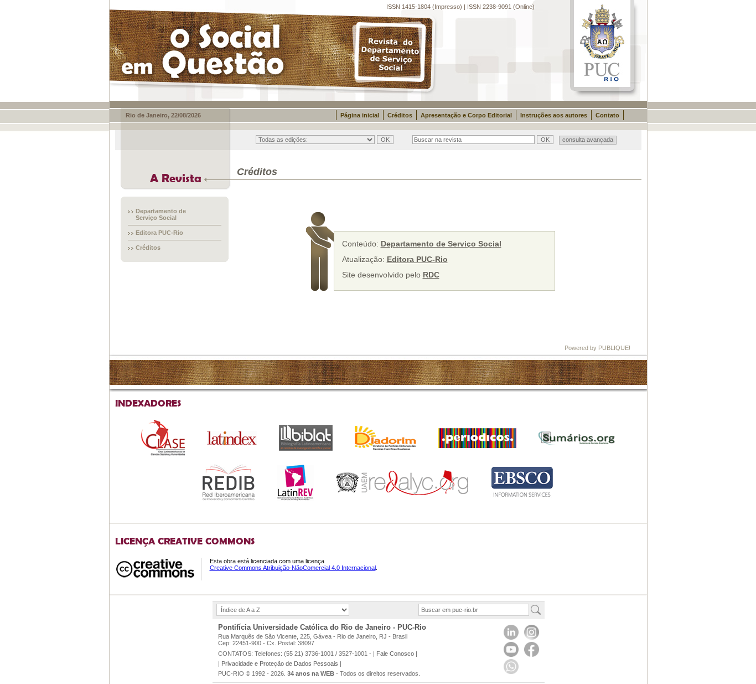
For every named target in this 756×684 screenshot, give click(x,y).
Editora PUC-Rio (159, 232)
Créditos (399, 115)
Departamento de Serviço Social (441, 243)
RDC (431, 274)
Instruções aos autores (553, 115)
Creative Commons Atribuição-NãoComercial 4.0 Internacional (293, 567)
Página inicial (359, 115)
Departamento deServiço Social (161, 214)
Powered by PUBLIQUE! (597, 347)
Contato (607, 115)
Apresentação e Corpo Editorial (466, 115)
